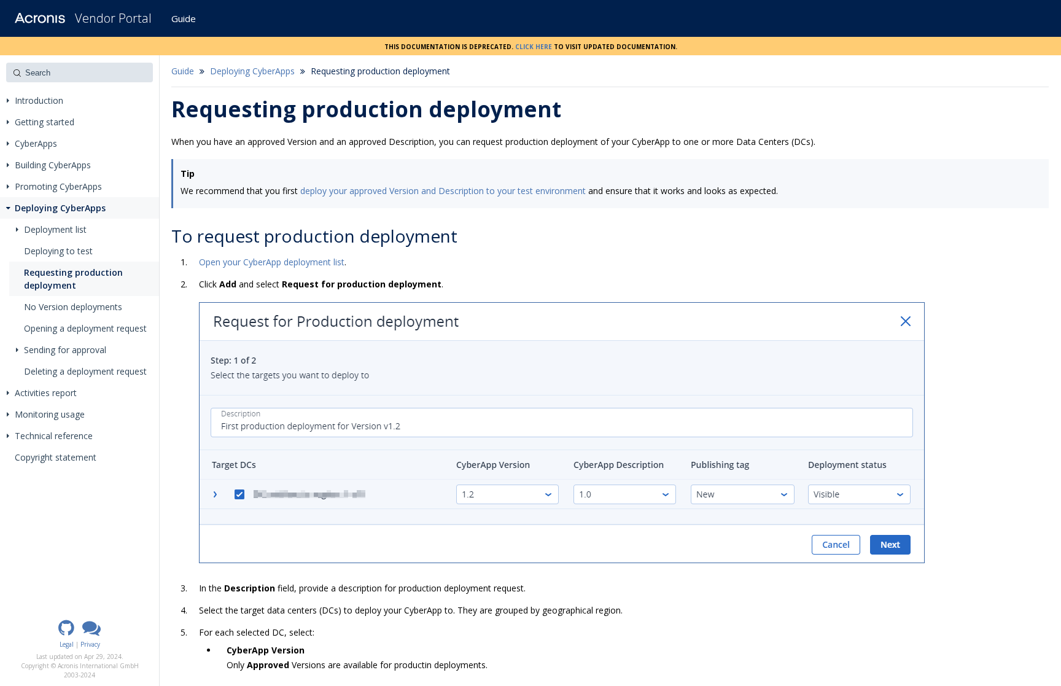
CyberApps (36, 143)
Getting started (44, 122)
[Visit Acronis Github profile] (66, 632)
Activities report (46, 393)
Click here (533, 46)
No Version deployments (73, 307)
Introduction (39, 100)
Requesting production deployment (73, 279)
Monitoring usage (50, 414)
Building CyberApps (53, 165)
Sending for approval (65, 350)
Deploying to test (58, 251)
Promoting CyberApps (58, 186)
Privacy (90, 644)
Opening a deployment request (85, 328)
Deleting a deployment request (85, 371)
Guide (183, 18)
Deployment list (55, 229)
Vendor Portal (113, 18)
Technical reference (54, 436)
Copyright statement (55, 457)
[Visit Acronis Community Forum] (91, 632)
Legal (67, 644)
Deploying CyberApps (60, 208)
